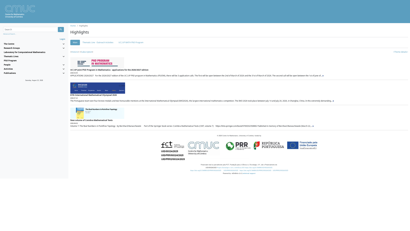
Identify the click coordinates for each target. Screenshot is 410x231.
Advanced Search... (9, 34)
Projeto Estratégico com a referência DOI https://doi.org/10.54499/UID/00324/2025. (245, 167)
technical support (249, 173)
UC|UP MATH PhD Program (131, 42)
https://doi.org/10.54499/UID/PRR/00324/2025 (205, 170)
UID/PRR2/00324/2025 (280, 170)
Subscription (86, 52)
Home (73, 25)
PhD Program (10, 60)
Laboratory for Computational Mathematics (24, 52)
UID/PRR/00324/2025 (231, 170)
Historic (74, 52)
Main (75, 42)
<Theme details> (400, 52)
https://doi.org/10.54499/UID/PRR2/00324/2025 (255, 170)
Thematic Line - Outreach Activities (97, 42)
